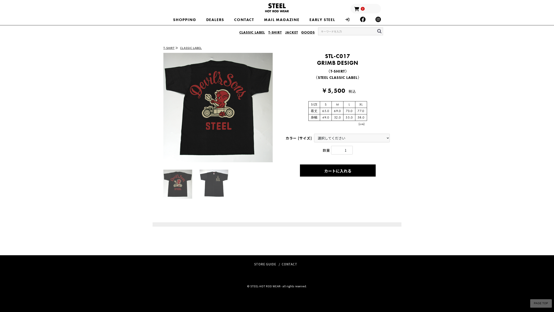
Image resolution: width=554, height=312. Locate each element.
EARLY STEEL (322, 19)
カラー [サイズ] (299, 138)
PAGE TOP (541, 303)
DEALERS (215, 19)
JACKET (291, 32)
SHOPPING (184, 19)
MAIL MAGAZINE (281, 19)
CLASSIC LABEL (252, 32)
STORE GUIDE (265, 264)
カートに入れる (337, 171)
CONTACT (244, 19)
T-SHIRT (275, 32)
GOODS (308, 32)
